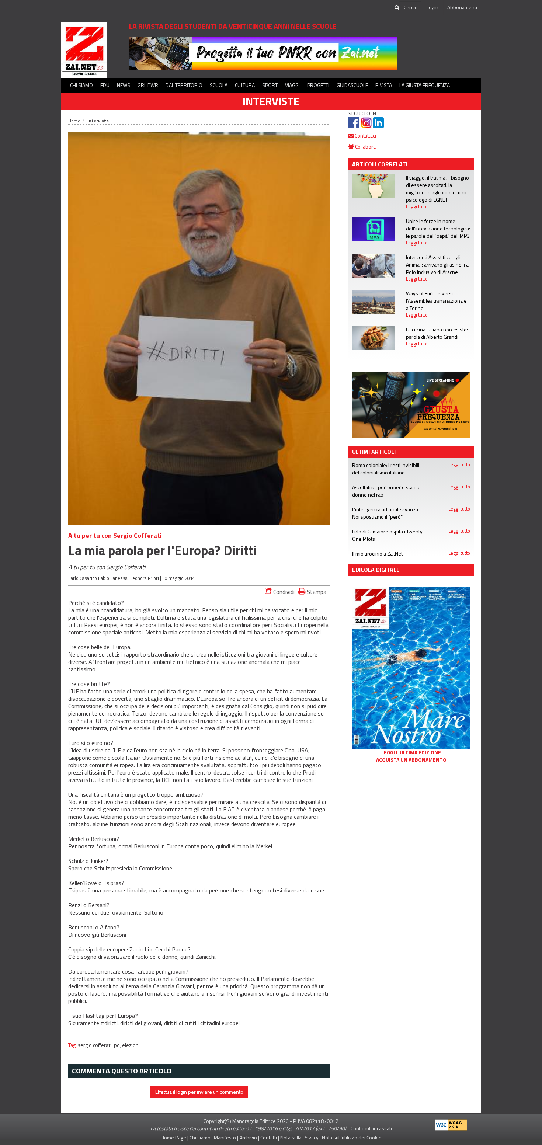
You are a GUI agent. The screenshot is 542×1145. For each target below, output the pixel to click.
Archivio (248, 1137)
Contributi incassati (371, 1128)
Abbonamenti (462, 7)
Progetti (318, 85)
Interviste (271, 101)
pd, (118, 1045)
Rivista (383, 85)
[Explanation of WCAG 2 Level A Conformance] (451, 1123)
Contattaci (365, 135)
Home (74, 120)
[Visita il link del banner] (263, 53)
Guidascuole (352, 85)
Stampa (315, 591)
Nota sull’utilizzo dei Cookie (352, 1137)
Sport (270, 85)
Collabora (365, 146)
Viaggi (292, 85)
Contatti (268, 1137)
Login (432, 7)
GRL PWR (148, 85)
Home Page (173, 1137)
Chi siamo (81, 85)
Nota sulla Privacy (299, 1137)
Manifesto (225, 1137)
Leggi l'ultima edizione (411, 752)
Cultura (245, 85)
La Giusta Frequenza (424, 85)
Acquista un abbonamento (411, 759)
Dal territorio (184, 85)
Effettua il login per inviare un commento (199, 1092)
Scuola (218, 85)
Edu (105, 85)
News (123, 85)
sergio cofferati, (96, 1045)
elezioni (131, 1045)
